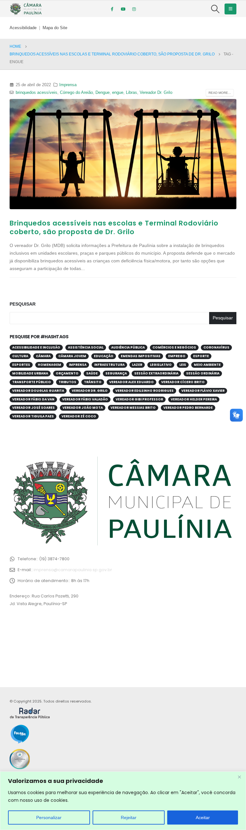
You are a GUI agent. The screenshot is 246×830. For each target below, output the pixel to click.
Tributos (67, 382)
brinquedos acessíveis (36, 92)
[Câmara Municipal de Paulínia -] (26, 9)
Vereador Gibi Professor (139, 399)
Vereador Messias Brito (133, 407)
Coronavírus (216, 347)
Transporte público (31, 382)
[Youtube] (123, 8)
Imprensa (68, 85)
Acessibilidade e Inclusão (36, 347)
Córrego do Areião (76, 92)
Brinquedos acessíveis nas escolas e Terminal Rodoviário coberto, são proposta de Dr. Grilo (114, 227)
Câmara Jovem (72, 356)
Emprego (176, 356)
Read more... (220, 93)
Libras (131, 92)
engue (117, 92)
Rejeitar (128, 817)
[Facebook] (112, 8)
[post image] (123, 154)
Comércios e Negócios (174, 347)
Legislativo (161, 364)
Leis (182, 364)
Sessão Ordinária (202, 373)
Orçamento (67, 373)
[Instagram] (133, 8)
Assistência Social (85, 347)
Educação (103, 356)
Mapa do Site (55, 28)
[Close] (239, 777)
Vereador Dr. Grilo (156, 92)
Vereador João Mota (82, 407)
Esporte (201, 356)
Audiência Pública (128, 347)
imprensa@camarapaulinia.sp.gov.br (73, 569)
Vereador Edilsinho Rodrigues (144, 390)
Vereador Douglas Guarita (38, 390)
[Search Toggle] (215, 9)
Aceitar (203, 817)
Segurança (116, 373)
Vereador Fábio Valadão (85, 399)
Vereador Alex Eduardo (131, 382)
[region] (123, 800)
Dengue (102, 92)
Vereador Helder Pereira (194, 399)
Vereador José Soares (33, 407)
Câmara (43, 356)
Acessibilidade (23, 28)
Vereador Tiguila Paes (33, 416)
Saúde (92, 373)
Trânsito (93, 382)
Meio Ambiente (207, 364)
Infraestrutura (109, 364)
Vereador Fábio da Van (33, 399)
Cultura (20, 356)
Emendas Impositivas (140, 356)
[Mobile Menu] (230, 9)
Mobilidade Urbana (30, 373)
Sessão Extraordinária (156, 373)
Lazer (137, 364)
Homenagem (49, 364)
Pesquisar (23, 304)
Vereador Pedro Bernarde (188, 407)
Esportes (21, 364)
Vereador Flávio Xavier (203, 390)
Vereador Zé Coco (79, 416)
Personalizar (49, 817)
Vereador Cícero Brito (183, 382)
